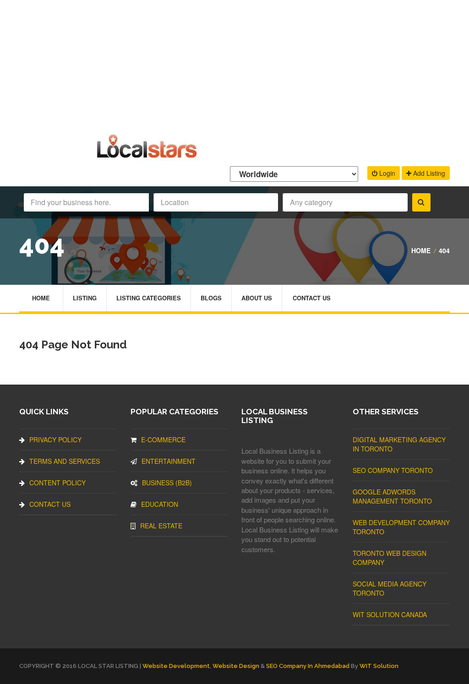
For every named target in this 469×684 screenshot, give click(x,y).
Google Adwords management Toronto (392, 496)
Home (421, 250)
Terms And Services (64, 461)
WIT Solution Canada (390, 614)
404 (444, 250)
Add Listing (428, 173)
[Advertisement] (234, 64)
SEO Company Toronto (393, 470)
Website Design (236, 665)
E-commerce (163, 439)
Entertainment (169, 461)
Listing (85, 297)
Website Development (176, 665)
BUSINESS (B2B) (167, 482)
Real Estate (161, 525)
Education (159, 504)
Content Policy (57, 482)
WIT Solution (379, 665)
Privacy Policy (55, 439)
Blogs (211, 297)
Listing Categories (148, 297)
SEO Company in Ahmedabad (307, 665)
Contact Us (312, 297)
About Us (256, 297)
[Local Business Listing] (148, 157)
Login (386, 173)
